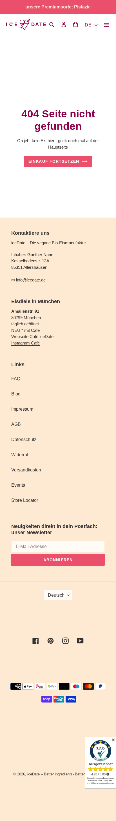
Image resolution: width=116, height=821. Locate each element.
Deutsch (56, 595)
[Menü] (106, 24)
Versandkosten (26, 469)
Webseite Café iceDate (32, 336)
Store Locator (24, 500)
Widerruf (19, 454)
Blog (16, 394)
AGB (16, 424)
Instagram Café (25, 343)
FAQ (15, 378)
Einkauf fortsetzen (53, 161)
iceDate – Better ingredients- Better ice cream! (65, 774)
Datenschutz (23, 439)
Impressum (22, 409)
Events (18, 485)
